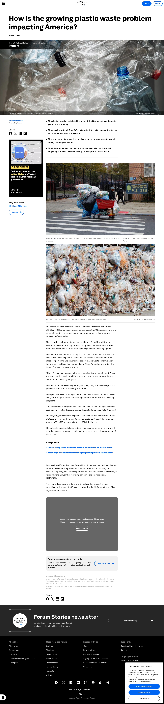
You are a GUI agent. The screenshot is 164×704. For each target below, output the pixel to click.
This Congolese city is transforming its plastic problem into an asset (80, 452)
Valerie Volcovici (16, 121)
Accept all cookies (144, 692)
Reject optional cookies (144, 686)
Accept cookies (82, 528)
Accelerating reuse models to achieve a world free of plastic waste (80, 447)
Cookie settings (144, 698)
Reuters (14, 46)
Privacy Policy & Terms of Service (82, 690)
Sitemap (82, 694)
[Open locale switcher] (3, 697)
